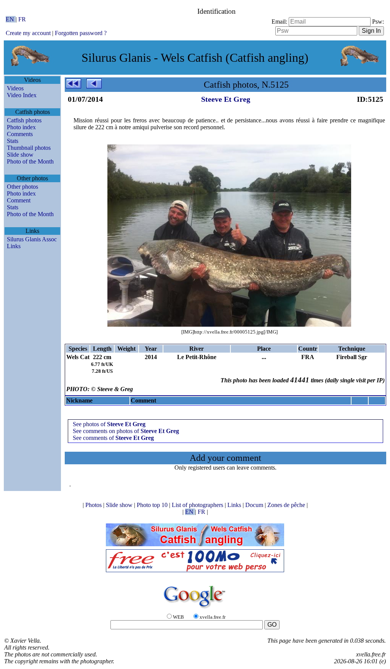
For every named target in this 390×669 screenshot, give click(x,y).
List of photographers (198, 505)
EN (11, 19)
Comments (20, 134)
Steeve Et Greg (225, 99)
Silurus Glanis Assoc (32, 239)
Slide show (20, 154)
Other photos (22, 186)
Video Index (22, 95)
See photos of (109, 424)
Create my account (28, 33)
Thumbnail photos (29, 147)
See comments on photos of (126, 431)
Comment (18, 200)
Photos (94, 505)
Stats (12, 141)
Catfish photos (24, 120)
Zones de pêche (287, 505)
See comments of (113, 438)
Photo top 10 (153, 505)
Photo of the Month (30, 161)
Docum (255, 505)
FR (22, 19)
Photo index (21, 127)
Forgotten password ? (81, 33)
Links (14, 246)
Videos (15, 88)
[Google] (195, 609)
